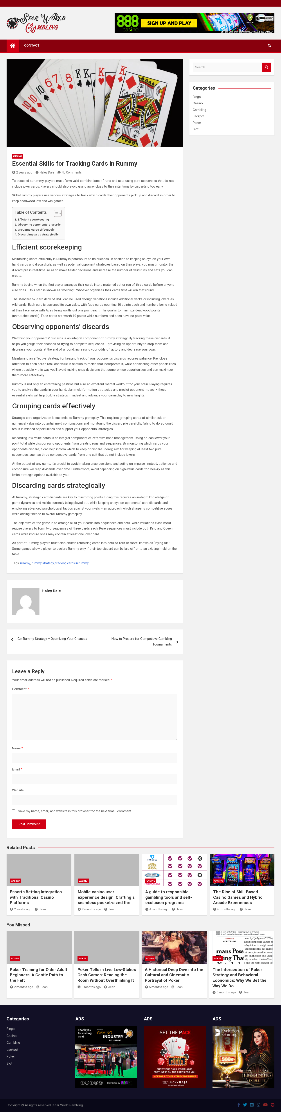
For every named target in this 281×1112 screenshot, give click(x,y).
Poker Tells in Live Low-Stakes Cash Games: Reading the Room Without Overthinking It (106, 975)
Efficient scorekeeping (33, 219)
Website (18, 790)
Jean (42, 909)
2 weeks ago (22, 909)
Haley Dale (47, 172)
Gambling (199, 110)
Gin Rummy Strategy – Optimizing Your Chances (52, 639)
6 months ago (226, 909)
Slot (195, 129)
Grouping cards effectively (36, 229)
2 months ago (91, 909)
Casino (17, 156)
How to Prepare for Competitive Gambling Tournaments (142, 641)
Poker (197, 123)
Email (17, 769)
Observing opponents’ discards (39, 224)
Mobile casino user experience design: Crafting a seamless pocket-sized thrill (106, 897)
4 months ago (159, 909)
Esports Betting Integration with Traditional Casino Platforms (36, 897)
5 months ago (158, 987)
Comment (20, 689)
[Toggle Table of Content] (56, 213)
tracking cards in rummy (72, 563)
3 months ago (91, 987)
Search (266, 67)
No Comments (72, 172)
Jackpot (198, 116)
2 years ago (24, 172)
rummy (25, 563)
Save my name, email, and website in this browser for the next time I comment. (75, 811)
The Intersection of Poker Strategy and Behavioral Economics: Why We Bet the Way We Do (240, 977)
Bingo (197, 97)
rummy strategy (43, 563)
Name (17, 748)
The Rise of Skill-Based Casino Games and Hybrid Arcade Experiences (238, 897)
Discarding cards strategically (38, 234)
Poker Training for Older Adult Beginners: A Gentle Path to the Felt (38, 975)
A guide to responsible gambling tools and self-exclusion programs (168, 897)
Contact (31, 45)
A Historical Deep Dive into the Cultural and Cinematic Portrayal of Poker (174, 975)
